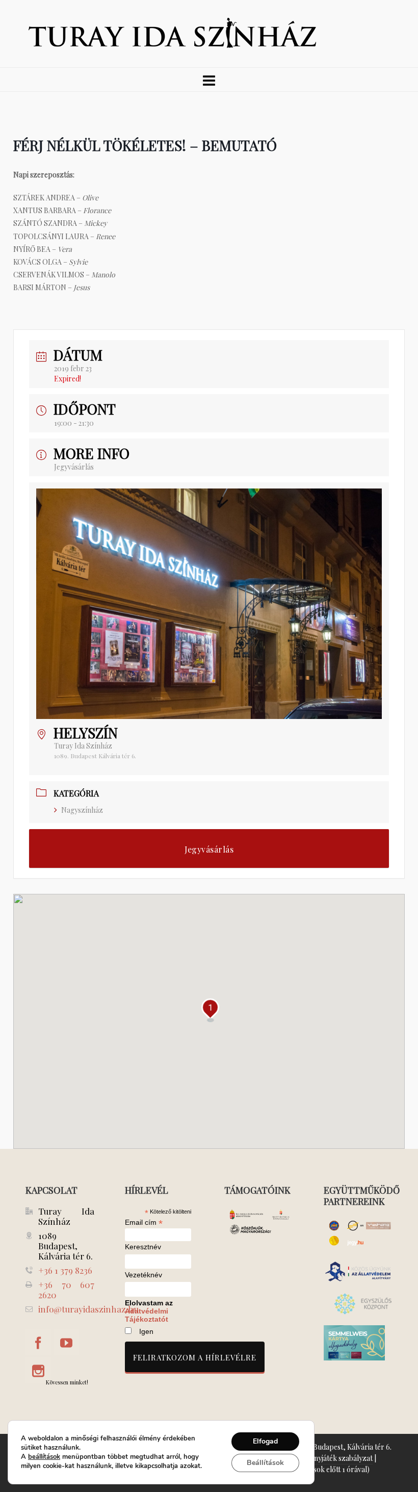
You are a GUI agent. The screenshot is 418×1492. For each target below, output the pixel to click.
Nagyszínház (82, 810)
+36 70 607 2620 (66, 1289)
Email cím (144, 1222)
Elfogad (265, 1441)
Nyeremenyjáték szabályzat (328, 1458)
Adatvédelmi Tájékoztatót (146, 1315)
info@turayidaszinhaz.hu (88, 1309)
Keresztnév (143, 1247)
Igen (146, 1331)
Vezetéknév (143, 1275)
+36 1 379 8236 (65, 1270)
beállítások (44, 1456)
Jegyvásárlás (74, 467)
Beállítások (265, 1463)
